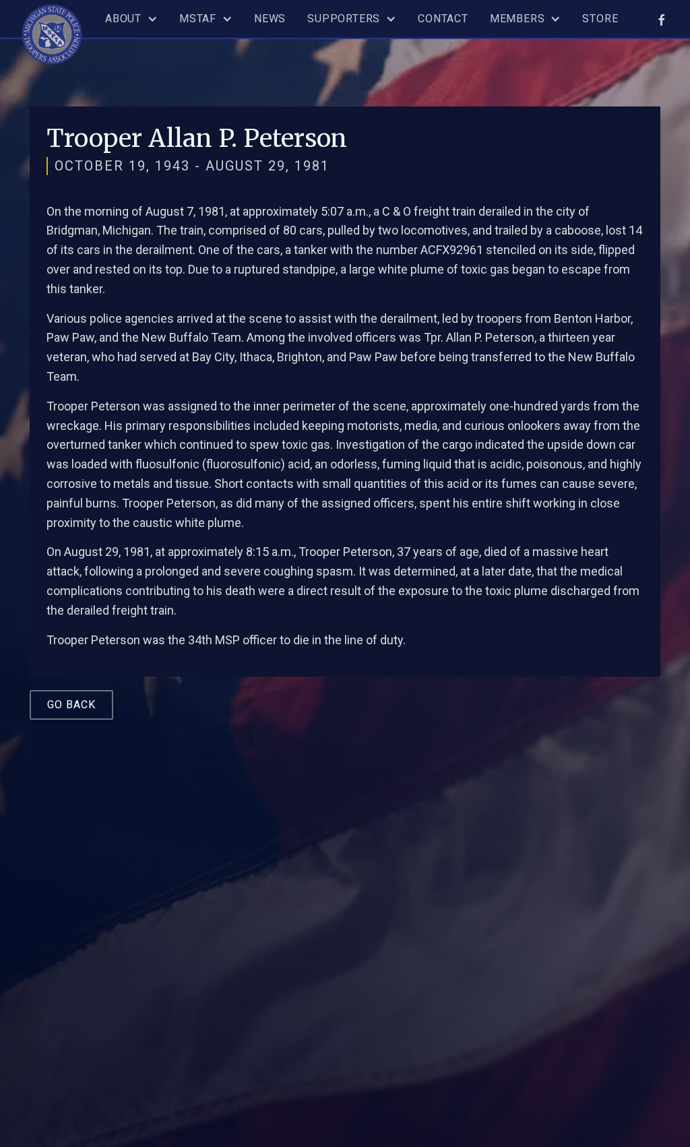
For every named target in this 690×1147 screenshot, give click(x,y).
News (270, 18)
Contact (443, 18)
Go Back (71, 704)
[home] (52, 32)
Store (600, 18)
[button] (131, 19)
